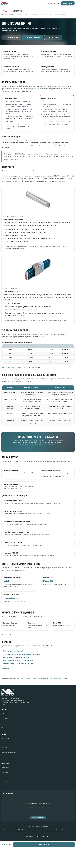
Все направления (6, 782)
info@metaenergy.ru (44, 803)
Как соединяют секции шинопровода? (16, 657)
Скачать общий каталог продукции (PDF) (13, 367)
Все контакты (45, 808)
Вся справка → (5, 669)
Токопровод (15, 678)
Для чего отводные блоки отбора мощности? (18, 664)
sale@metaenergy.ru (31, 803)
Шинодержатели (37, 678)
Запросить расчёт (53, 37)
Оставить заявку (68, 3)
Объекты (51, 14)
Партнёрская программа (8, 752)
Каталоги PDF (5, 738)
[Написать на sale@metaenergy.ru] (58, 3)
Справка (56, 14)
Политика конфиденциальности (34, 836)
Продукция (12, 14)
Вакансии (4, 757)
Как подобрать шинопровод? (13, 651)
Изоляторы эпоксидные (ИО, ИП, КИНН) (55, 678)
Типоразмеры (19, 14)
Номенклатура (44, 14)
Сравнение (27, 14)
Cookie (49, 836)
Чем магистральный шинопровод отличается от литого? (22, 654)
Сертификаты (5, 723)
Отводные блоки (25, 678)
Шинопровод (5, 767)
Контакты (4, 713)
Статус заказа (5, 747)
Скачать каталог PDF (11, 37)
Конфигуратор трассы (32, 37)
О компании (5, 718)
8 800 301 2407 (52, 3)
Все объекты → (6, 634)
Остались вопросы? (38, 817)
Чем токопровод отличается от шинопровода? (19, 660)
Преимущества (35, 14)
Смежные (62, 14)
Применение (4, 14)
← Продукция (5, 11)
